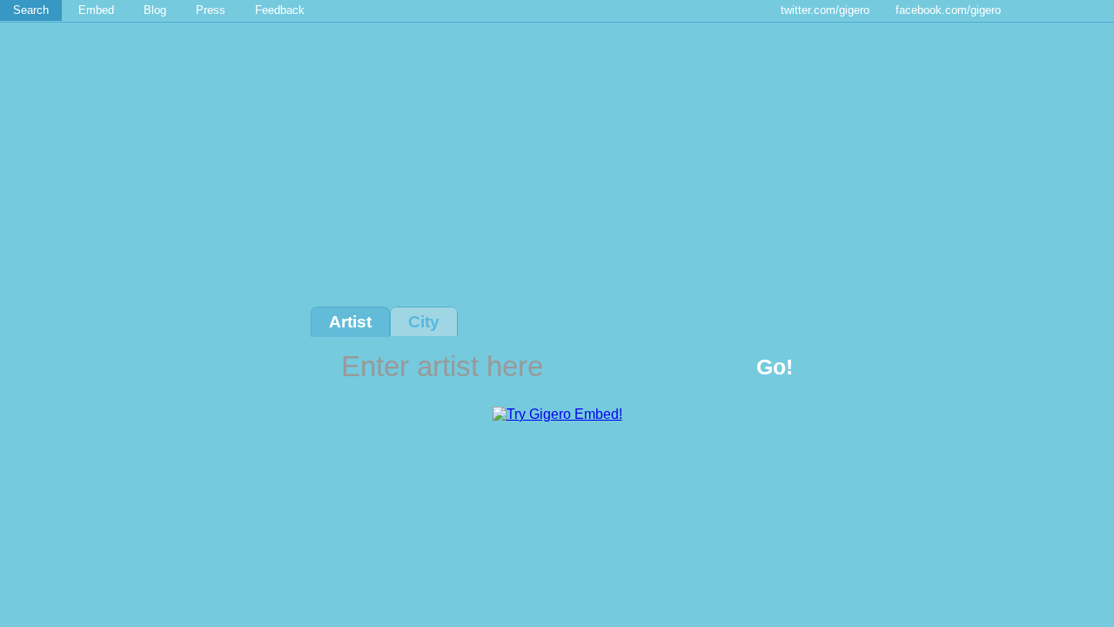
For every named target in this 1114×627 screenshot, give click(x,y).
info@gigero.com (129, 603)
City (424, 322)
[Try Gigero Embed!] (557, 414)
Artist (350, 322)
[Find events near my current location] (846, 367)
